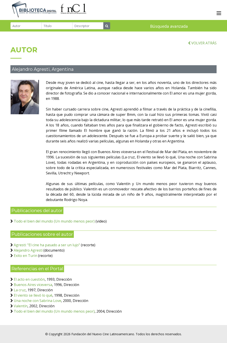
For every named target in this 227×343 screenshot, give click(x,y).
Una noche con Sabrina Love (37, 300)
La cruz (20, 290)
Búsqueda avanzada (169, 26)
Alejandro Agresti (28, 250)
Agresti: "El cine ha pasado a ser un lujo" (47, 244)
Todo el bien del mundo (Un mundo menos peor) (54, 221)
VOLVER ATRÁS (203, 43)
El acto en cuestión (29, 279)
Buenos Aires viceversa (33, 284)
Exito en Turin (25, 255)
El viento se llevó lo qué (33, 295)
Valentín (20, 306)
